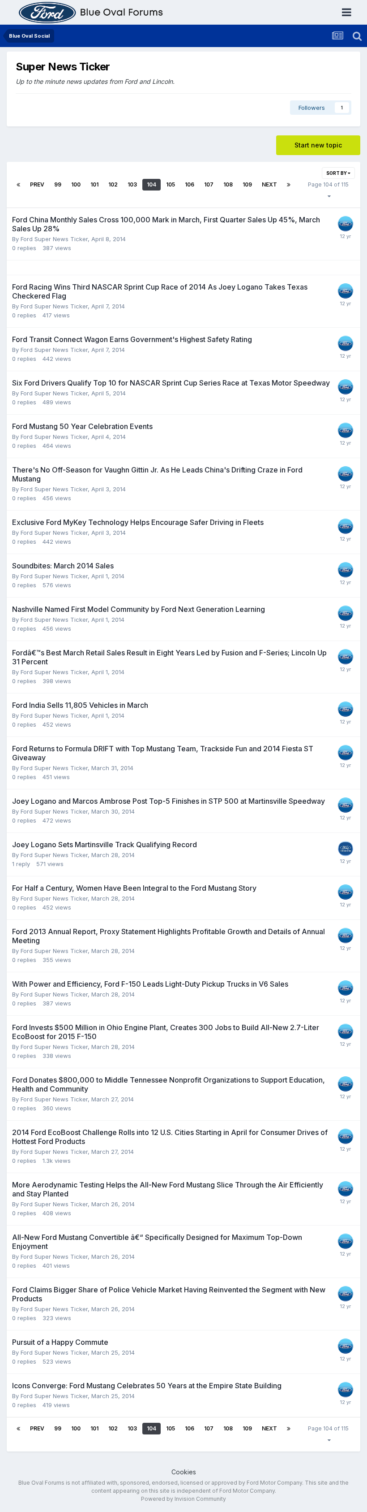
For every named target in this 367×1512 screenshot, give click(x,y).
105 (170, 184)
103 (132, 184)
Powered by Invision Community (183, 1498)
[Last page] (288, 185)
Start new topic (318, 145)
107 (208, 184)
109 (247, 184)
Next (269, 184)
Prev (37, 184)
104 (151, 184)
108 (228, 184)
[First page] (18, 185)
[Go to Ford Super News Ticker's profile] (345, 223)
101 (94, 184)
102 (113, 184)
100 (76, 184)
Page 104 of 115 (328, 190)
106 (189, 184)
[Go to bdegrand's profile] (345, 848)
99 (57, 184)
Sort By (337, 173)
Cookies (183, 1472)
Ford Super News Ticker (54, 239)
